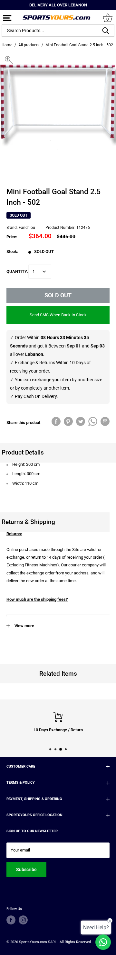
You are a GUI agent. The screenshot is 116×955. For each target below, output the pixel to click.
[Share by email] (105, 421)
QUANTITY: (17, 271)
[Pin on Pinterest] (68, 421)
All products (28, 45)
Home (7, 45)
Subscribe (26, 869)
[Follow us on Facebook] (10, 919)
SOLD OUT (58, 295)
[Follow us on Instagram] (23, 919)
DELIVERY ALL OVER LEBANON (58, 5)
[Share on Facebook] (56, 421)
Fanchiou (27, 227)
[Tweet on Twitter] (80, 421)
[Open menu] (7, 18)
